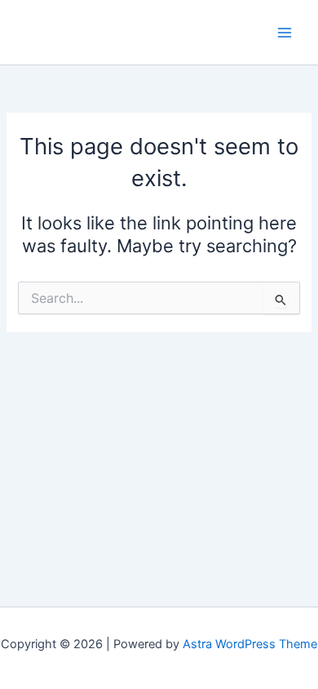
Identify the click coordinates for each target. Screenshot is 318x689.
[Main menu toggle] (284, 33)
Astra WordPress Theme (250, 644)
